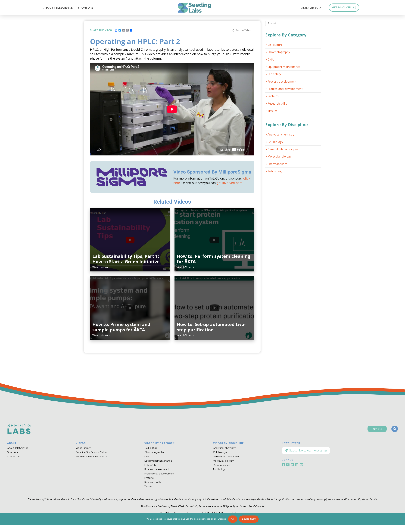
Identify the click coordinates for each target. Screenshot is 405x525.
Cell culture (275, 45)
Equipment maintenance (284, 67)
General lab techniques (283, 149)
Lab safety (274, 74)
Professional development (285, 89)
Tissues (272, 111)
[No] (401, 519)
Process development (282, 81)
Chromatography (279, 52)
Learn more (249, 518)
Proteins (273, 96)
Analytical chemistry (281, 134)
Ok (232, 518)
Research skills (277, 103)
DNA (271, 59)
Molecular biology (279, 156)
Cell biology (275, 142)
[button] (394, 429)
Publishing (275, 171)
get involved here (229, 183)
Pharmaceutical (278, 164)
